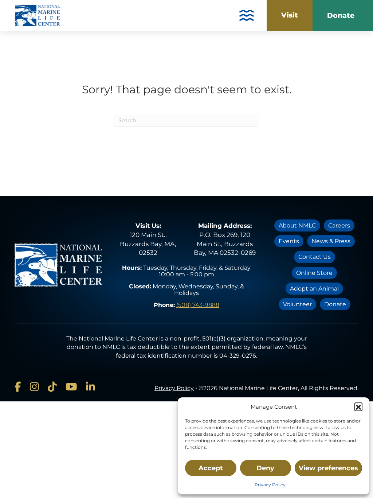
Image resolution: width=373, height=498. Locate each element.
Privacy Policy (270, 484)
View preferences (328, 468)
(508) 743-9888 (197, 304)
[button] (358, 406)
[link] (290, 15)
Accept (211, 468)
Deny (265, 468)
